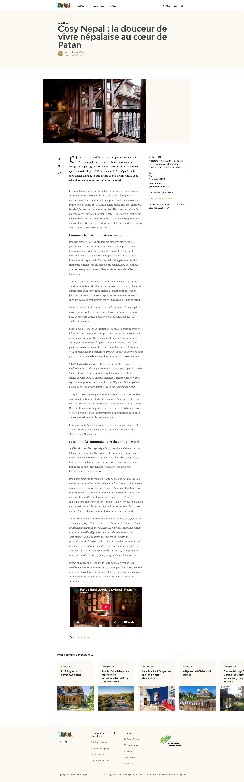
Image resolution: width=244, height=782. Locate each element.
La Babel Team (131, 739)
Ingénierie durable (100, 760)
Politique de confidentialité (157, 774)
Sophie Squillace (76, 52)
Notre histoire (131, 745)
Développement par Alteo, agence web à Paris (124, 774)
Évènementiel (98, 754)
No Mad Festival (170, 6)
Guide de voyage (99, 742)
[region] (168, 111)
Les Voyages (98, 6)
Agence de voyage (100, 748)
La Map (113, 6)
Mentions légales (178, 774)
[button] (177, 655)
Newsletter (129, 757)
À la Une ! (129, 751)
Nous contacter (131, 763)
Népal (86, 403)
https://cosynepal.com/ (161, 198)
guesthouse (83, 637)
